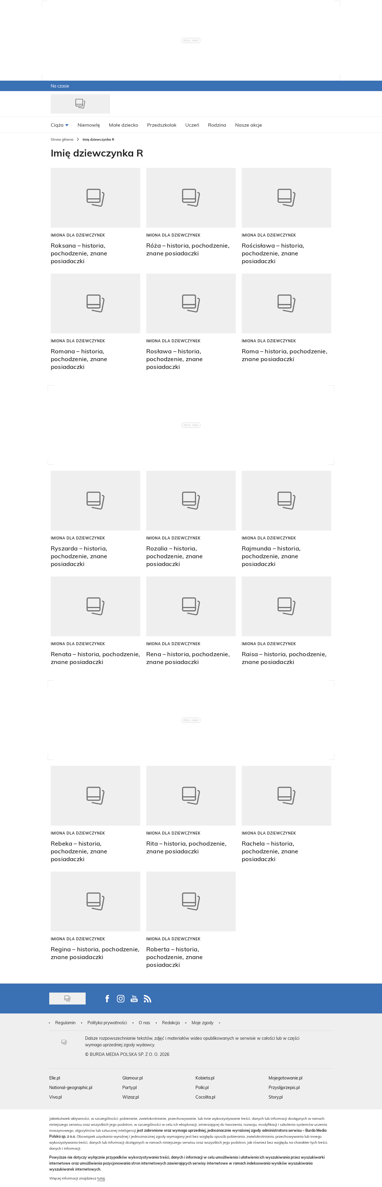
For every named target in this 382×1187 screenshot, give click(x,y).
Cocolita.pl (205, 1097)
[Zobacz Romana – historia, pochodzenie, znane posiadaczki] (95, 303)
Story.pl (276, 1097)
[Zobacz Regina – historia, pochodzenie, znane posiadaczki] (95, 901)
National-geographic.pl (70, 1087)
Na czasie (60, 86)
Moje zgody (202, 1022)
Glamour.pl (132, 1078)
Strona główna (62, 139)
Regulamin (65, 1022)
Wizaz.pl (130, 1097)
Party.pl (129, 1087)
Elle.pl (54, 1078)
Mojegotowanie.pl (285, 1078)
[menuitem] (59, 124)
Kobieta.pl (204, 1078)
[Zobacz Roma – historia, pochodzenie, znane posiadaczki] (286, 303)
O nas (144, 1022)
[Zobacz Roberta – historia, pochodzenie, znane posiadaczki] (191, 901)
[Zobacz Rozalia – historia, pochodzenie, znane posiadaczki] (191, 500)
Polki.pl (202, 1087)
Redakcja (171, 1022)
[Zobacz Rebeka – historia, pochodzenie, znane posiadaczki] (95, 796)
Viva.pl (55, 1097)
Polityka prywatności (107, 1022)
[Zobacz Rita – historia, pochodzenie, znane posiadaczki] (191, 796)
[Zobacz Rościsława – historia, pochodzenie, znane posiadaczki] (286, 198)
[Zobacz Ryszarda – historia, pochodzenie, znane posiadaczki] (95, 500)
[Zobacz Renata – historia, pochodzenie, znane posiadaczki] (95, 606)
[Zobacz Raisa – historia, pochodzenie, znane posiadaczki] (286, 606)
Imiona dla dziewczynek (78, 235)
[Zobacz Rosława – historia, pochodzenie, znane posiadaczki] (191, 303)
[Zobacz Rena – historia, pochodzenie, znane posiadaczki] (191, 606)
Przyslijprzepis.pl (284, 1087)
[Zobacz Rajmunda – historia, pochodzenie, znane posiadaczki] (286, 500)
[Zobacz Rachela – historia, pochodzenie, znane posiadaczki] (286, 796)
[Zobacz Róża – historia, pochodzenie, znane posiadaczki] (191, 198)
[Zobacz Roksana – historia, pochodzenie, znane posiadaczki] (95, 198)
